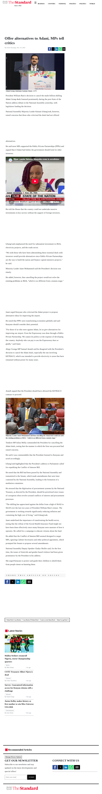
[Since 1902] (16, 1)
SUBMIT (31, 777)
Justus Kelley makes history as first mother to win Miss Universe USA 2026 (19, 704)
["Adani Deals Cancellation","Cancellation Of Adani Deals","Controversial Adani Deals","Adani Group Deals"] (37, 620)
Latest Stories (15, 630)
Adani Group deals (13, 99)
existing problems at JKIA (16, 281)
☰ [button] (35, 1)
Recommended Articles (20, 749)
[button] (49, 49)
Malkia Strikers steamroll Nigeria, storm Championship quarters (17, 659)
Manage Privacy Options (13, 757)
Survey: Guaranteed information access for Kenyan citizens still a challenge (19, 688)
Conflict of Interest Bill (29, 536)
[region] (18, 21)
